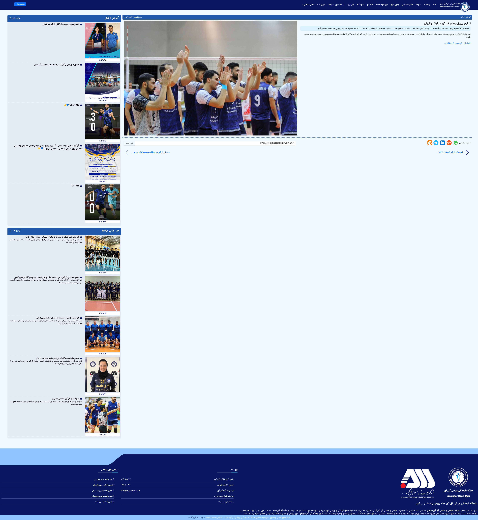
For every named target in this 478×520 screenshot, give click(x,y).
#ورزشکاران (449, 43)
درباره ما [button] (322, 4)
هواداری (370, 4)
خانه (434, 4)
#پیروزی (458, 43)
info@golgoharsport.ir (130, 490)
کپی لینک (129, 143)
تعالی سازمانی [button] (308, 4)
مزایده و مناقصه (382, 4)
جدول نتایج (395, 4)
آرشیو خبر (16, 17)
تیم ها (418, 4)
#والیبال (467, 43)
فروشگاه (360, 4)
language (21, 4)
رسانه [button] (427, 4)
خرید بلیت (350, 4)
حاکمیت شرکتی (407, 4)
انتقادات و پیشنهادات (335, 4)
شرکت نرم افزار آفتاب (196, 517)
